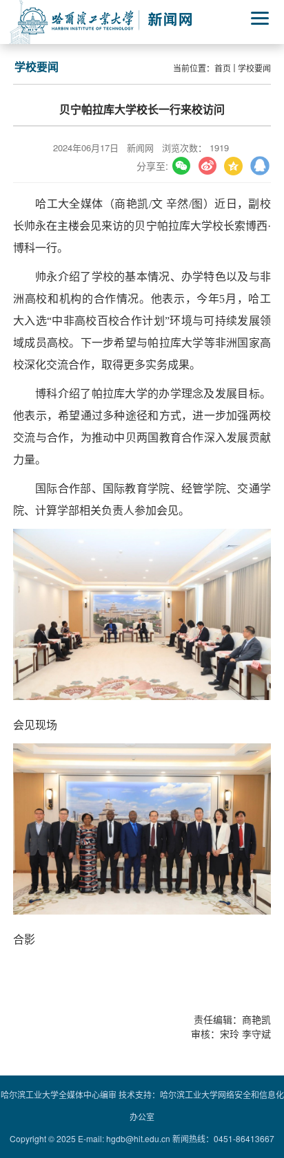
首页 (222, 68)
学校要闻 (254, 68)
